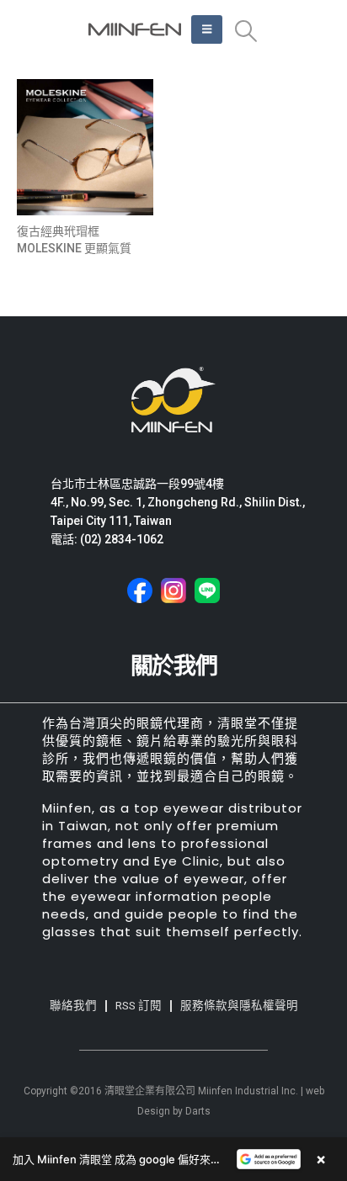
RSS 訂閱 (138, 1005)
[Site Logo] (134, 29)
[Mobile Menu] (206, 29)
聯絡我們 (73, 1005)
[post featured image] (85, 147)
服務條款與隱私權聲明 (239, 1005)
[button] (245, 31)
